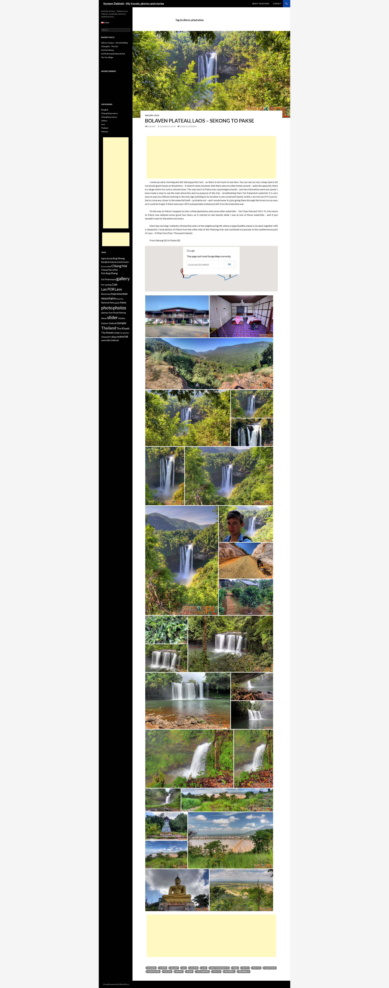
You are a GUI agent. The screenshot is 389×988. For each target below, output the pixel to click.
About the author (260, 4)
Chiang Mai (119, 266)
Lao (184, 968)
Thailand (104, 128)
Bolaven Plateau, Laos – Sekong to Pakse (199, 121)
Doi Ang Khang (109, 273)
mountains (108, 298)
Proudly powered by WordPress (116, 984)
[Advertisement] (211, 157)
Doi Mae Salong (107, 50)
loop (113, 293)
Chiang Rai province (109, 117)
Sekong (179, 972)
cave (109, 266)
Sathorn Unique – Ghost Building (114, 43)
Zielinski (115, 340)
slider (189, 972)
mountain (122, 293)
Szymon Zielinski (109, 323)
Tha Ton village (107, 57)
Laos (156, 115)
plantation (270, 968)
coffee (163, 968)
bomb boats (123, 262)
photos (256, 968)
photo (245, 968)
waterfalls (244, 972)
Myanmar (120, 299)
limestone (106, 294)
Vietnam (104, 131)
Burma (103, 266)
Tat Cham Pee (203, 972)
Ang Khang (119, 258)
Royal (115, 312)
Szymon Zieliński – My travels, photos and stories (133, 3)
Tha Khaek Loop (110, 332)
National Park (107, 302)
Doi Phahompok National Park (113, 54)
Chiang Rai (106, 269)
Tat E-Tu (216, 972)
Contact (277, 4)
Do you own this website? (198, 264)
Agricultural (106, 258)
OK (229, 264)
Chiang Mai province (109, 113)
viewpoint (106, 336)
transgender (124, 333)
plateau (167, 972)
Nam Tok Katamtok (219, 968)
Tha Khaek (122, 328)
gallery (174, 968)
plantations (153, 972)
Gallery (149, 115)
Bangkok (104, 110)
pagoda (116, 303)
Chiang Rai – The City (109, 46)
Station (121, 318)
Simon (104, 318)
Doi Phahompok (108, 279)
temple (121, 323)
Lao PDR (193, 968)
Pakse (235, 968)
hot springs (106, 284)
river (111, 312)
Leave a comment (188, 126)
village (114, 336)
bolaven (151, 968)
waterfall (229, 972)
